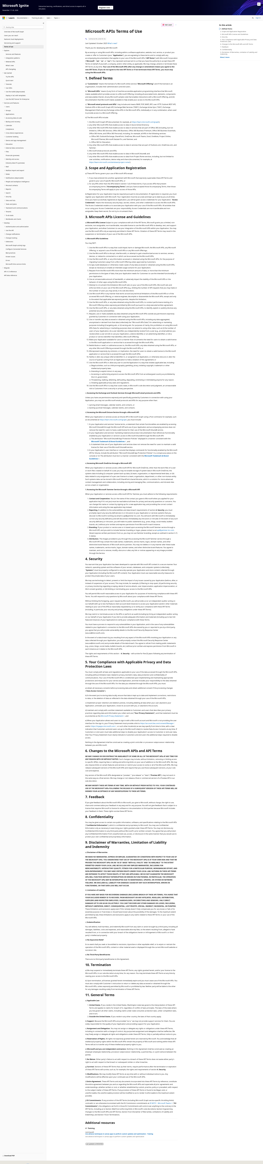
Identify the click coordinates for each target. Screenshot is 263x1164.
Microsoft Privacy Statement (112, 716)
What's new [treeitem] (10, 65)
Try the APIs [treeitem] (10, 77)
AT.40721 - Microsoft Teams (160, 1103)
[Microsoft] (3, 18)
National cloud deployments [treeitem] (14, 39)
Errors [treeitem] (8, 260)
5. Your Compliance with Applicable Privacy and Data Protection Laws (238, 40)
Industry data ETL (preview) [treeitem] (15, 163)
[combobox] (23, 27)
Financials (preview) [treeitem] (12, 155)
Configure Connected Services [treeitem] (16, 249)
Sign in (258, 18)
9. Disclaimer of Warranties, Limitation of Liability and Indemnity (238, 53)
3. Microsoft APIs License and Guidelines (234, 34)
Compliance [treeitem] (10, 129)
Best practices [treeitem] (10, 253)
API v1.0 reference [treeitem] (10, 272)
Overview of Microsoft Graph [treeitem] (14, 32)
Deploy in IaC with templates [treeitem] (16, 95)
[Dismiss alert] (259, 4)
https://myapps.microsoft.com (103, 726)
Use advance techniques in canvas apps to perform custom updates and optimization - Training (119, 1134)
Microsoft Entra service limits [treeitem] (16, 264)
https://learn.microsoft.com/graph (145, 122)
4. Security (223, 37)
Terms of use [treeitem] (8, 47)
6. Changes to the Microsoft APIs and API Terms (236, 44)
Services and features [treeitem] (13, 54)
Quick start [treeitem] (9, 80)
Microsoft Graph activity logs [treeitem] (15, 245)
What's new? (112, 43)
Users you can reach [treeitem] (11, 35)
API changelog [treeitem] (11, 69)
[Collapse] (43, 23)
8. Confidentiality (226, 50)
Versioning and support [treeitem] (12, 43)
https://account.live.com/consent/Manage (156, 723)
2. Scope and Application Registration (233, 31)
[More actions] (176, 24)
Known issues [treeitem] (10, 257)
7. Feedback (224, 47)
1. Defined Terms (226, 29)
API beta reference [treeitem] (10, 275)
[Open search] (253, 18)
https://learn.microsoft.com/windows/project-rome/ (109, 162)
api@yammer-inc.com (165, 530)
